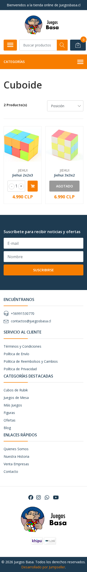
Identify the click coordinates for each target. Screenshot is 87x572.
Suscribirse (43, 270)
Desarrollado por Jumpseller (43, 567)
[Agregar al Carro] (33, 186)
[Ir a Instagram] (38, 497)
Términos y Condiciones (22, 346)
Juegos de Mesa (16, 397)
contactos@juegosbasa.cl (31, 321)
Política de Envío (16, 354)
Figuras (9, 412)
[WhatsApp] (47, 497)
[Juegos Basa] (41, 25)
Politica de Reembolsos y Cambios (31, 361)
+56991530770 (22, 313)
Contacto (11, 471)
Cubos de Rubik (16, 390)
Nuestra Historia (16, 456)
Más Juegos (13, 405)
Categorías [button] (14, 61)
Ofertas (9, 420)
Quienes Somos (16, 449)
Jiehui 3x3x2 (64, 175)
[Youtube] (56, 497)
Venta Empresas (16, 464)
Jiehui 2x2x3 (22, 175)
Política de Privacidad (20, 369)
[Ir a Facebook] (30, 497)
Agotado (64, 186)
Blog (7, 427)
